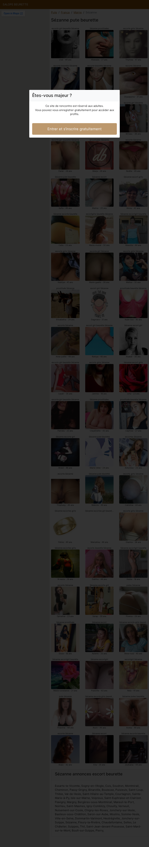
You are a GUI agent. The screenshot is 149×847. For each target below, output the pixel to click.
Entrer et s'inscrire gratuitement (74, 129)
